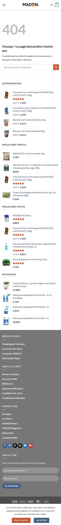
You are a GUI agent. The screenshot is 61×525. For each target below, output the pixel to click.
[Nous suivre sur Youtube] (30, 445)
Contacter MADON (12, 353)
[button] (4, 4)
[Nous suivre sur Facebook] (4, 445)
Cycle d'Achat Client (12, 348)
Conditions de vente (12, 393)
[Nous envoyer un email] (20, 445)
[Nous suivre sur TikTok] (15, 445)
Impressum (7, 433)
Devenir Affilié (9, 379)
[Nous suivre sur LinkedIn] (25, 445)
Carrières (7, 418)
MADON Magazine (11, 428)
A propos (6, 414)
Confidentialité (9, 437)
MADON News (9, 423)
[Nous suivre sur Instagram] (10, 445)
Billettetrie (7, 383)
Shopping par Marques (13, 344)
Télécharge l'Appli (11, 358)
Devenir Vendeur (11, 374)
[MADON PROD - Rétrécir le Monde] (30, 5)
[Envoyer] (56, 67)
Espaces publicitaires (12, 388)
